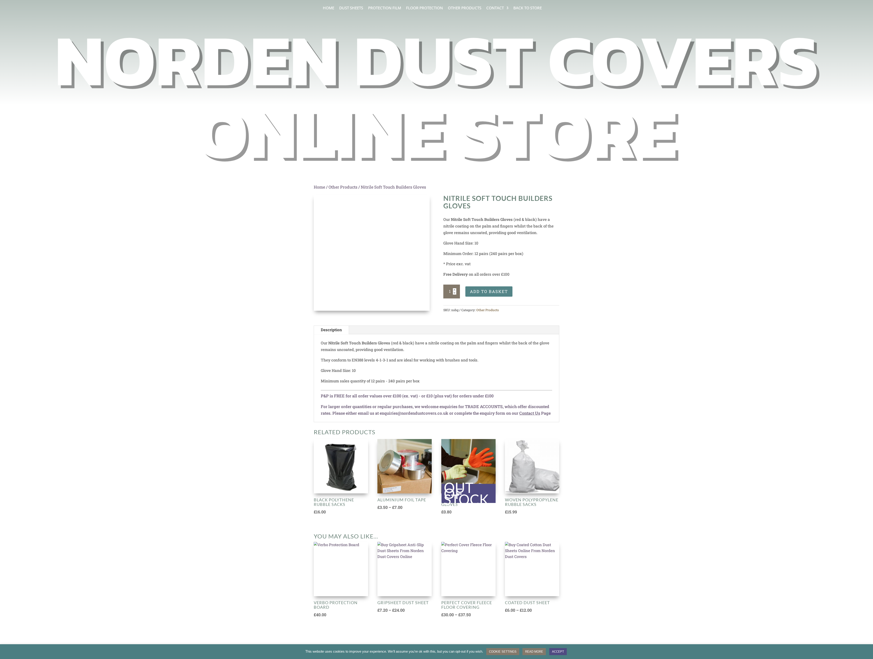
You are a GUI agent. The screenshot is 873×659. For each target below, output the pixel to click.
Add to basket (489, 291)
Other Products (464, 8)
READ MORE (534, 651)
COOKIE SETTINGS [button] (503, 651)
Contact (495, 8)
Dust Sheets (351, 8)
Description (331, 329)
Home (328, 8)
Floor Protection (424, 8)
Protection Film (384, 8)
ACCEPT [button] (558, 651)
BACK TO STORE (527, 8)
